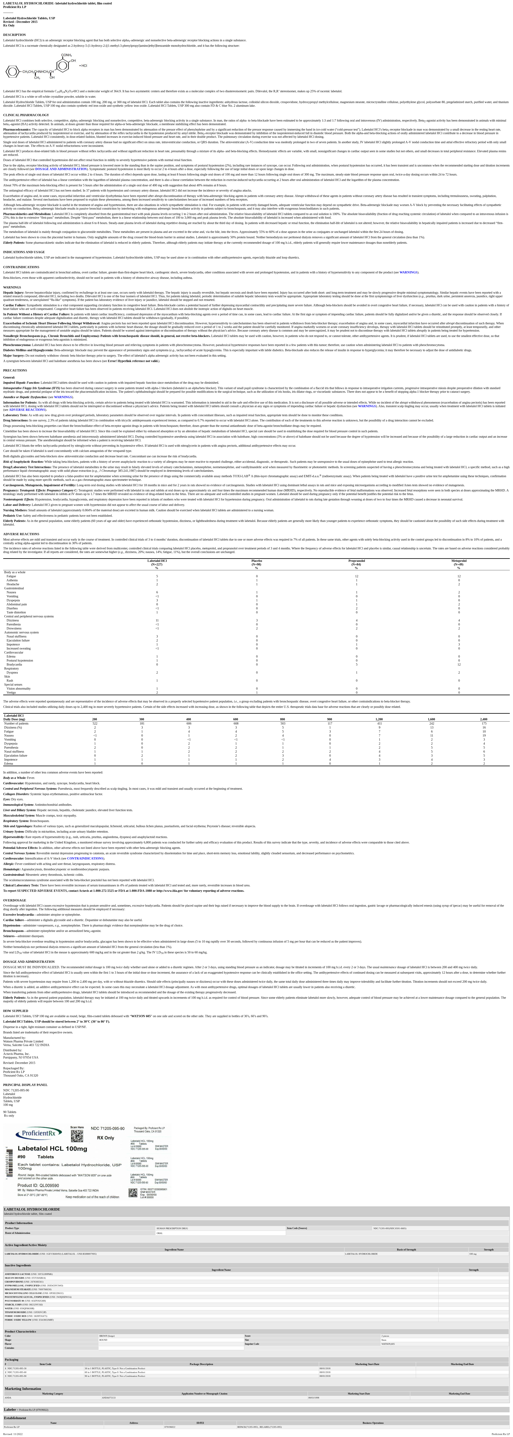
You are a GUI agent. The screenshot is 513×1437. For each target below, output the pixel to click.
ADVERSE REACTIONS (27, 409)
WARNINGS (408, 272)
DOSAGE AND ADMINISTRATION (61, 169)
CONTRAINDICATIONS (85, 858)
